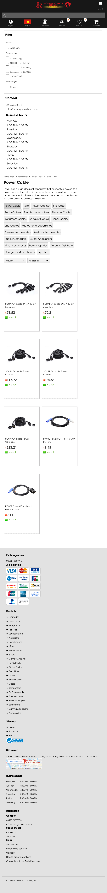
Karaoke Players (16, 700)
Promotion (13, 616)
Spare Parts (14, 704)
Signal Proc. (14, 671)
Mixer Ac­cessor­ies (15, 245)
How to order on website (18, 856)
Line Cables (12, 225)
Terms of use (12, 844)
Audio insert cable (16, 238)
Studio (11, 654)
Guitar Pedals (15, 667)
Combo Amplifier (17, 658)
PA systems (14, 625)
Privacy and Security (16, 848)
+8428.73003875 (13, 820)
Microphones (15, 650)
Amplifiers (13, 637)
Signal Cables (60, 218)
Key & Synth (14, 662)
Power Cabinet (41, 205)
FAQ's (11, 735)
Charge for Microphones (20, 252)
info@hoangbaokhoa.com (22, 109)
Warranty (10, 852)
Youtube (10, 836)
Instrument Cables (15, 218)
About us (13, 731)
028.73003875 (14, 104)
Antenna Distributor (62, 245)
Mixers (11, 646)
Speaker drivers (16, 696)
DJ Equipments (16, 692)
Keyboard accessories (47, 232)
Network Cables (61, 212)
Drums (11, 675)
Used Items (14, 621)
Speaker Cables (39, 218)
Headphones (15, 641)
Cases (11, 683)
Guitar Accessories (41, 238)
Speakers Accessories (18, 232)
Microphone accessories (37, 225)
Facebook (11, 832)
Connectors (14, 687)
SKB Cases (59, 205)
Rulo (26, 205)
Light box (43, 252)
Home (11, 727)
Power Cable (12, 205)
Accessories (14, 712)
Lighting (12, 629)
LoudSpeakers (15, 633)
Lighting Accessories (18, 708)
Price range (11, 53)
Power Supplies (38, 245)
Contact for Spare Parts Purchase (23, 861)
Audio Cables (13, 212)
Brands (9, 42)
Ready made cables (36, 212)
